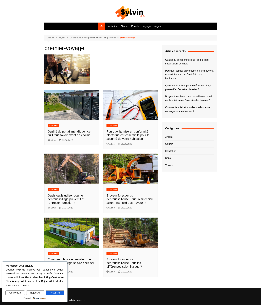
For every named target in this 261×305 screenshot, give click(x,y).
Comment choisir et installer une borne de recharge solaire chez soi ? (71, 263)
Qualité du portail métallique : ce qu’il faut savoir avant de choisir (187, 62)
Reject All (35, 292)
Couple (135, 26)
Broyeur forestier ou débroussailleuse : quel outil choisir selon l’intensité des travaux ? (129, 199)
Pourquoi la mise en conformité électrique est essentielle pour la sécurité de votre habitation (128, 135)
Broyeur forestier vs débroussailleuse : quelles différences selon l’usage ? (124, 263)
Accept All (55, 292)
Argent (157, 26)
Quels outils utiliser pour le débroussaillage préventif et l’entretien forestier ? (66, 199)
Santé (124, 26)
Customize (15, 292)
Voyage (147, 26)
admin (53, 140)
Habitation (112, 26)
